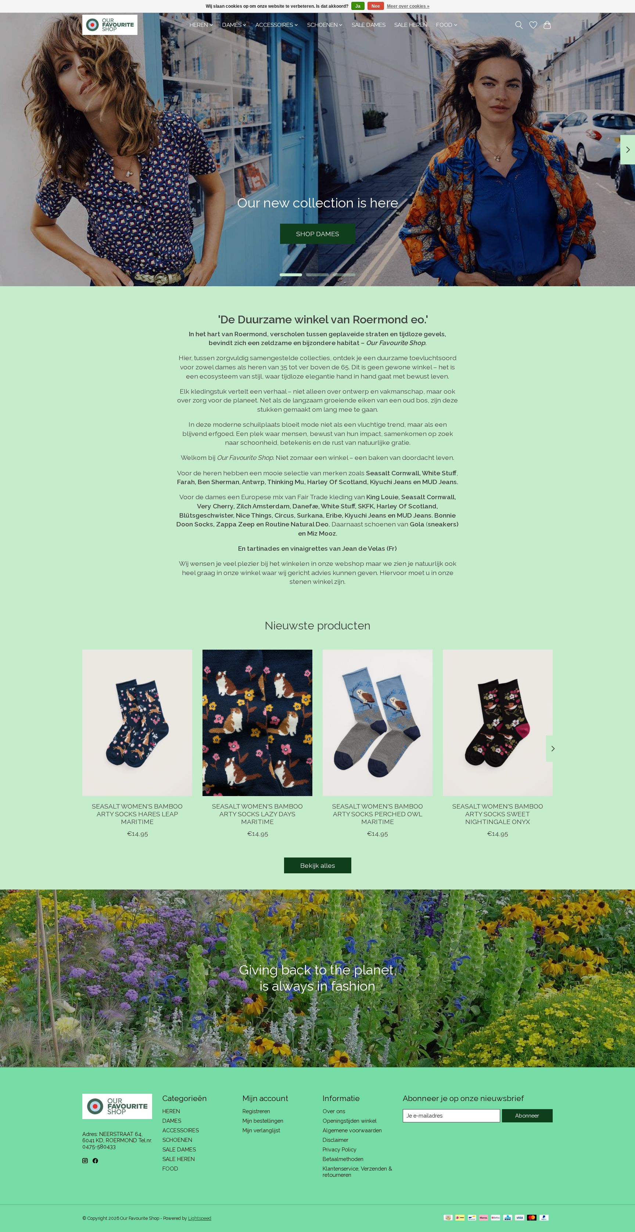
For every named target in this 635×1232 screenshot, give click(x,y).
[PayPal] (544, 1218)
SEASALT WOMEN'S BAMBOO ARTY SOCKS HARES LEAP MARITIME (137, 814)
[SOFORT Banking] (483, 1218)
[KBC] (507, 1218)
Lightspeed (199, 1218)
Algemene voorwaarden (352, 1130)
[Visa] (519, 1218)
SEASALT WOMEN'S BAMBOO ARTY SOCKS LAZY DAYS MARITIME (257, 814)
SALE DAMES (368, 25)
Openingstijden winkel (350, 1121)
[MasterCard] (532, 1218)
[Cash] (448, 1218)
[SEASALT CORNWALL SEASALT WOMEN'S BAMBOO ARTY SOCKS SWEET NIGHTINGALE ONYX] (498, 723)
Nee (376, 6)
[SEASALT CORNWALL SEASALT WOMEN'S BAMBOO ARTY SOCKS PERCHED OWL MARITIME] (378, 723)
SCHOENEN (177, 1140)
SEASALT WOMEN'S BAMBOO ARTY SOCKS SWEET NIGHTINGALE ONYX (497, 814)
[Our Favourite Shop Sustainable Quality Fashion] (109, 25)
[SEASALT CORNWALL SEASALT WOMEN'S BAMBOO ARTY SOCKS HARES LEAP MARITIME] (137, 723)
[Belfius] (495, 1218)
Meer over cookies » (408, 6)
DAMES (171, 1121)
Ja (357, 6)
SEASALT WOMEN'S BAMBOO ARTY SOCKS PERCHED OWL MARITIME (377, 814)
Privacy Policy (339, 1149)
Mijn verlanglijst (261, 1130)
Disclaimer (335, 1140)
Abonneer (527, 1115)
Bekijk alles (317, 865)
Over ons (334, 1111)
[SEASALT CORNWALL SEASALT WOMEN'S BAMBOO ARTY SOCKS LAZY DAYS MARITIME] (257, 723)
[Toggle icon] (519, 25)
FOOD (170, 1168)
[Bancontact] (472, 1218)
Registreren (256, 1111)
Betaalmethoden (343, 1159)
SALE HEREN (410, 25)
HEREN (171, 1111)
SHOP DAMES (317, 234)
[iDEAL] (459, 1218)
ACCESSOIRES (180, 1130)
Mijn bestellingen (263, 1121)
